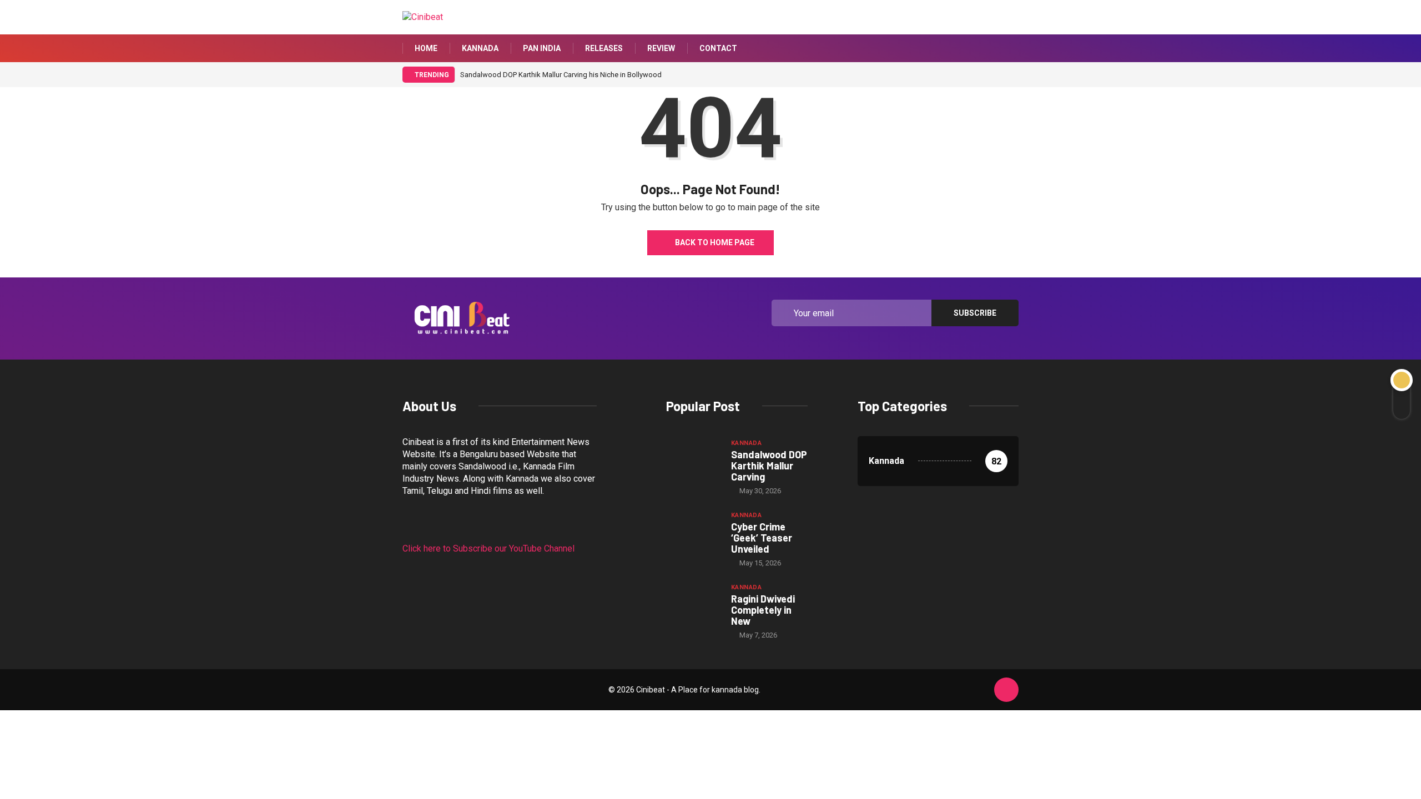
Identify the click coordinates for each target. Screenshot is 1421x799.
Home (426, 48)
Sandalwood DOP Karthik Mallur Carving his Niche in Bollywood (561, 74)
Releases (604, 48)
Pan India (542, 48)
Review (661, 48)
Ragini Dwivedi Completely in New (763, 610)
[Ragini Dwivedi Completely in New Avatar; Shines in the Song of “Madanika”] (693, 602)
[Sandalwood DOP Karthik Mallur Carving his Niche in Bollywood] (693, 457)
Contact (718, 48)
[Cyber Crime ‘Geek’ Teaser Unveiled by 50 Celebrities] (693, 530)
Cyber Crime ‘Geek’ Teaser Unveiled (761, 537)
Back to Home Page (714, 242)
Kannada (480, 48)
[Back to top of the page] (1006, 690)
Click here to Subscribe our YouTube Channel (488, 548)
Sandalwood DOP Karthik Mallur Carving (769, 465)
